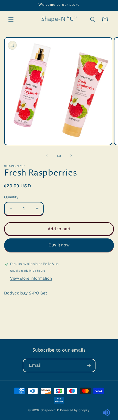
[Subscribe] (89, 365)
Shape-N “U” (50, 410)
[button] (11, 19)
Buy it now (59, 245)
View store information (31, 278)
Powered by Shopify (75, 410)
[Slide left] (47, 156)
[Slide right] (71, 156)
